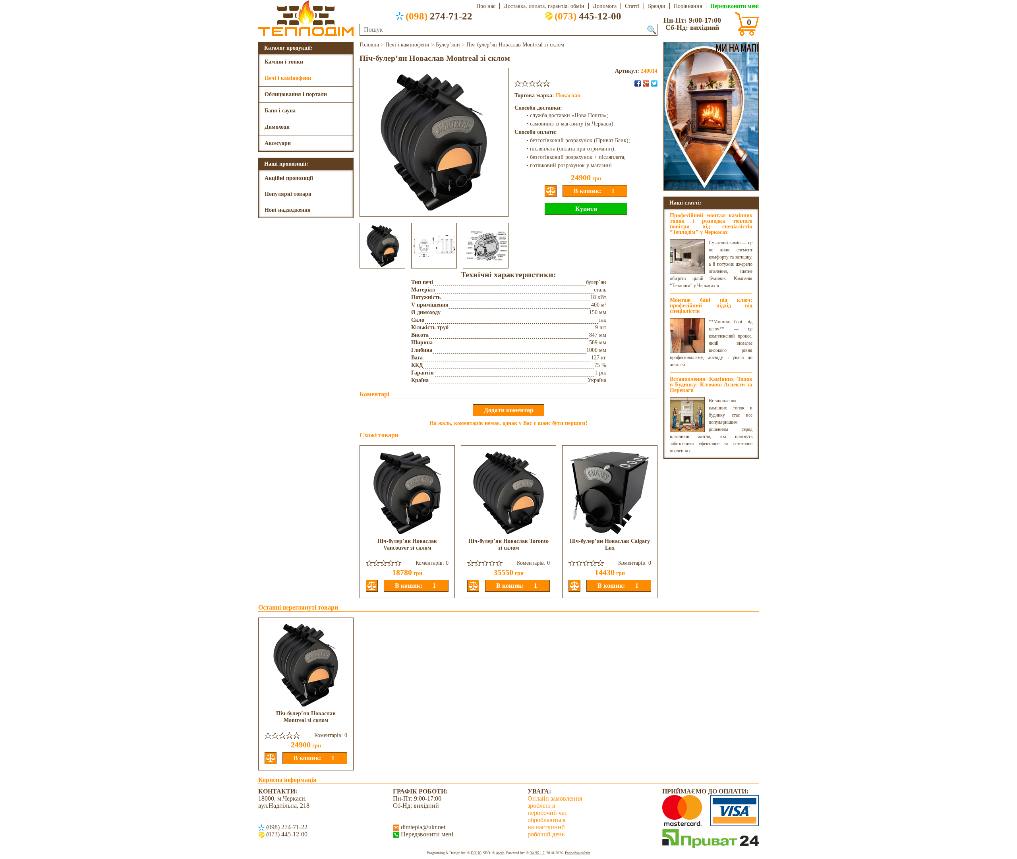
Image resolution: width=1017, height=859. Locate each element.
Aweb (500, 853)
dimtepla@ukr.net (422, 827)
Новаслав (568, 95)
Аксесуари (278, 143)
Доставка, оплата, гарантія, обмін (544, 6)
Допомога (605, 6)
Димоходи (277, 127)
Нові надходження (288, 210)
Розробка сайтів (577, 853)
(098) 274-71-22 (286, 827)
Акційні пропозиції (289, 178)
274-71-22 (439, 16)
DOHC (476, 853)
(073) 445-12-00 (286, 834)
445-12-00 (588, 16)
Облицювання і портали (296, 94)
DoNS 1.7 (537, 853)
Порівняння (688, 6)
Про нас (485, 6)
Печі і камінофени (288, 78)
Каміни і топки (284, 62)
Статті (632, 6)
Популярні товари (288, 194)
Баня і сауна (280, 111)
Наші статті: (685, 202)
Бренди (656, 6)
